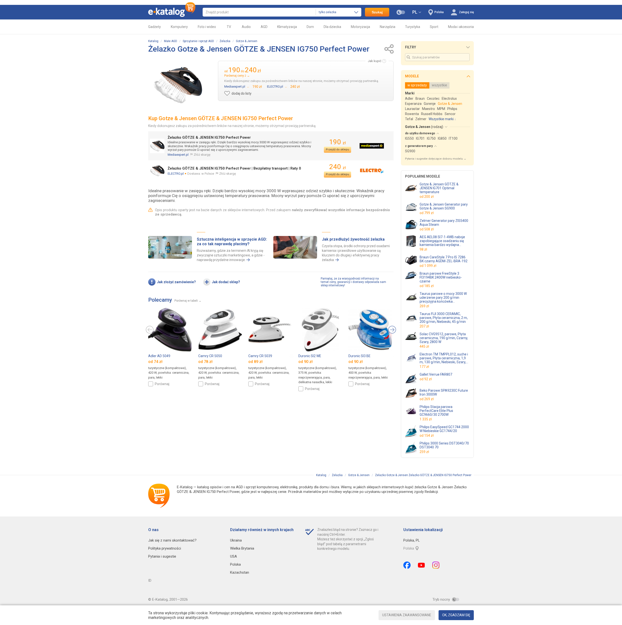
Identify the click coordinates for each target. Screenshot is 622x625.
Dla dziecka (332, 27)
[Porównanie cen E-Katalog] (171, 12)
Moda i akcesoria (461, 27)
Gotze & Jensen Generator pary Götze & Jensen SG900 (444, 206)
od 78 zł (205, 361)
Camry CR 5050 (210, 356)
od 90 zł (305, 361)
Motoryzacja (360, 27)
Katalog (153, 41)
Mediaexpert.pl (178, 154)
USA (233, 556)
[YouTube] (421, 565)
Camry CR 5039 (260, 356)
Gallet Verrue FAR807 (436, 374)
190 (337, 142)
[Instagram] (436, 565)
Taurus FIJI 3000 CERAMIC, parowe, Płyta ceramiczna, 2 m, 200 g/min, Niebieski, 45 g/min (444, 318)
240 (337, 167)
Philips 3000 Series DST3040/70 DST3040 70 (444, 445)
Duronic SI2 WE (309, 356)
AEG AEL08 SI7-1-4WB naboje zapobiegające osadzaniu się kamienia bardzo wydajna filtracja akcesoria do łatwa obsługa (442, 241)
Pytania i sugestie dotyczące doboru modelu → (435, 158)
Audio (246, 27)
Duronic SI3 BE (359, 356)
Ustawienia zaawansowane (406, 615)
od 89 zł (255, 361)
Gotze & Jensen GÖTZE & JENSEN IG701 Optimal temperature (439, 188)
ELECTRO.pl (176, 173)
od (427, 197)
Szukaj (377, 12)
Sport (434, 27)
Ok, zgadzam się (456, 615)
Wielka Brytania (242, 548)
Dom (310, 27)
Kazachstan (239, 572)
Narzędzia (387, 27)
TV (229, 27)
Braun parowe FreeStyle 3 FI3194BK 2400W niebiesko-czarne (441, 277)
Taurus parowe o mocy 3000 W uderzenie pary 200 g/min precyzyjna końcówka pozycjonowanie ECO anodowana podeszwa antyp (443, 297)
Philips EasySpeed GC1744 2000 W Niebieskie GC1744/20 (444, 429)
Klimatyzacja (287, 27)
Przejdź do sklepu (337, 149)
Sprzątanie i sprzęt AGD (198, 41)
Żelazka (225, 41)
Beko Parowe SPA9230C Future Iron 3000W (444, 392)
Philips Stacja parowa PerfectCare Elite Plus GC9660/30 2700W (436, 411)
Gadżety (154, 27)
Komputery (179, 27)
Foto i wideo (207, 27)
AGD (264, 27)
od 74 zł (155, 361)
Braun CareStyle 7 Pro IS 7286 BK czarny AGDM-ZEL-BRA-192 (443, 259)
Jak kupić (374, 61)
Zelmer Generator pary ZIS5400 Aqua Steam (444, 222)
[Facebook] (407, 565)
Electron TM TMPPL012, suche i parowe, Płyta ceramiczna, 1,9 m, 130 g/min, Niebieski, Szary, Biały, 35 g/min (444, 358)
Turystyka (412, 27)
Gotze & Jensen (246, 41)
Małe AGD (170, 41)
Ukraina (236, 540)
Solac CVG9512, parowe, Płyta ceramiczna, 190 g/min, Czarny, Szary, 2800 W (444, 338)
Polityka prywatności (164, 548)
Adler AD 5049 (159, 356)
